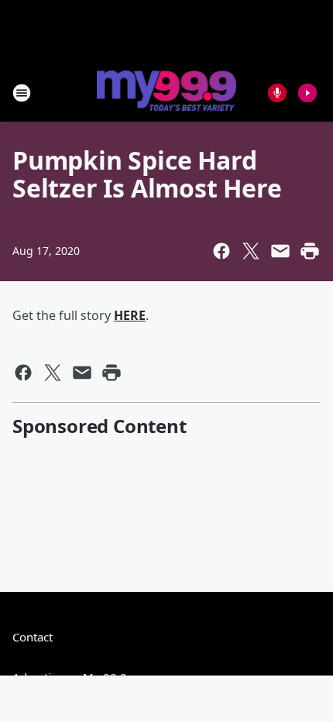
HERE (130, 315)
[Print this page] (310, 251)
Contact (32, 637)
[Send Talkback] (277, 93)
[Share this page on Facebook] (221, 251)
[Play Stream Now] (307, 93)
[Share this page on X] (251, 251)
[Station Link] (166, 92)
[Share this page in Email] (280, 251)
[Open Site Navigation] (21, 93)
